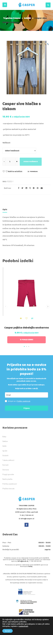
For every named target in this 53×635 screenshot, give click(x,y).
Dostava (5, 470)
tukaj (30, 566)
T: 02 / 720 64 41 (26, 515)
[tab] (4, 210)
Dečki (4, 446)
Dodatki (5, 455)
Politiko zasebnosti (23, 401)
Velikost (6, 143)
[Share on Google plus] (33, 188)
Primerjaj (34, 171)
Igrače (4, 451)
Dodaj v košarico (31, 161)
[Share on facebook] (18, 188)
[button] (4, 4)
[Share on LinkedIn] (26, 188)
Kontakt (5, 465)
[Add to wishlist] (26, 318)
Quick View (20, 318)
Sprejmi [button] (7, 631)
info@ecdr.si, (23, 561)
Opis (4, 210)
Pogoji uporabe (8, 474)
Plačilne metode (8, 488)
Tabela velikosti (8, 460)
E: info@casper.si (26, 518)
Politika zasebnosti (9, 484)
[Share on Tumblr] (29, 188)
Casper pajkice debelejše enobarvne (26, 327)
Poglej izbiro (27, 339)
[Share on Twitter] (22, 188)
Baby (4, 436)
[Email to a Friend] (41, 188)
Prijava (27, 408)
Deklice (5, 441)
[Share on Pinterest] (37, 188)
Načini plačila (7, 479)
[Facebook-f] (26, 525)
